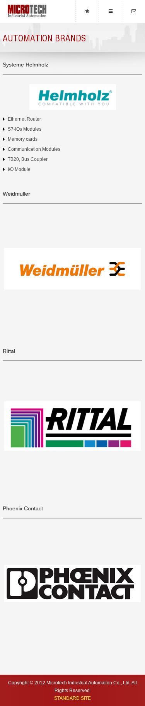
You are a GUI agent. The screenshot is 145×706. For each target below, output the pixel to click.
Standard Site (72, 698)
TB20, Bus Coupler (28, 159)
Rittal (9, 351)
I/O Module (19, 169)
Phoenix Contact (23, 509)
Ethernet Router (24, 119)
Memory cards (23, 139)
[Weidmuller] (72, 268)
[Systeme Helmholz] (72, 97)
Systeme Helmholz (25, 65)
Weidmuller (16, 194)
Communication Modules (34, 149)
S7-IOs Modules (24, 129)
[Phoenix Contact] (72, 583)
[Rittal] (72, 426)
